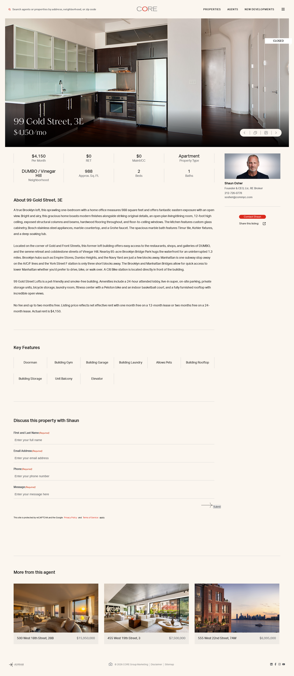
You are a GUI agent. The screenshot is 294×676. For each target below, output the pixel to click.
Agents (232, 9)
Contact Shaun (252, 217)
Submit (217, 507)
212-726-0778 (233, 193)
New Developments (259, 9)
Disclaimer (156, 664)
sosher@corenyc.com (238, 197)
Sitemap (169, 664)
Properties (212, 9)
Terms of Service (90, 518)
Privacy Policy (70, 518)
